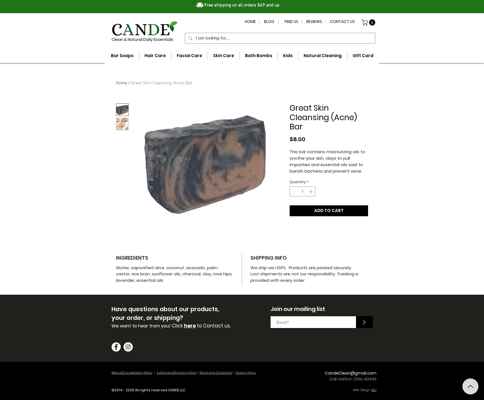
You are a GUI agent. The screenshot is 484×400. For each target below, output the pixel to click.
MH (373, 390)
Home (121, 83)
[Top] (470, 386)
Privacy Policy (246, 372)
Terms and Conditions (215, 372)
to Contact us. (213, 325)
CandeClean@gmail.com (350, 373)
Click (178, 325)
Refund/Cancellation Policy (131, 372)
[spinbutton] (302, 191)
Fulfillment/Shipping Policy (177, 372)
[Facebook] (116, 347)
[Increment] (311, 191)
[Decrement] (293, 191)
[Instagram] (128, 347)
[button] (369, 22)
